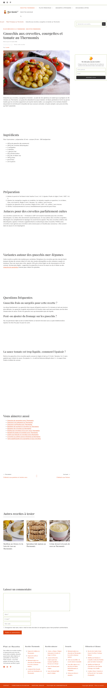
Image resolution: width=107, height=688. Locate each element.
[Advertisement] (36, 120)
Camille (7, 47)
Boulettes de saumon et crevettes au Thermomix (23, 426)
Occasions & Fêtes (82, 7)
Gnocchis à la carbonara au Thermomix (20, 422)
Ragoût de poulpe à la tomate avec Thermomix (22, 432)
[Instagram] (7, 2)
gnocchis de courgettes (10, 267)
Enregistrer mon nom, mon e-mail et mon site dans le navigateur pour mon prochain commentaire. (36, 627)
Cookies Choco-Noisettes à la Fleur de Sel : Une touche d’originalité (95, 673)
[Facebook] (4, 2)
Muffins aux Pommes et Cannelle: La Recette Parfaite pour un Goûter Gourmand (95, 659)
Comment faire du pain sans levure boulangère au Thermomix (35, 671)
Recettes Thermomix (27, 7)
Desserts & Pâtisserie (63, 7)
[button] (21, 16)
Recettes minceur (26, 12)
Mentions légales (38, 685)
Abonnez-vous (91, 77)
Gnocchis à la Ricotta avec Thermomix (19, 424)
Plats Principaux (45, 7)
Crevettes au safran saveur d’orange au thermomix (23, 436)
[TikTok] (10, 2)
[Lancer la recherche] (104, 24)
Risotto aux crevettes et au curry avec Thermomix (23, 430)
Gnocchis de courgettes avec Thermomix (20, 420)
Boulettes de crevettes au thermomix (19, 428)
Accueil (2, 22)
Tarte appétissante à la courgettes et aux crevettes (24, 438)
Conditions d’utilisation (20, 685)
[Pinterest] (10, 667)
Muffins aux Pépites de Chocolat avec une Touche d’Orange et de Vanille (95, 666)
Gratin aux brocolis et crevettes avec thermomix (23, 434)
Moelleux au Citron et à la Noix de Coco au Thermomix (13, 546)
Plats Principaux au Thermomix (14, 22)
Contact (6, 685)
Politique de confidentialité (57, 685)
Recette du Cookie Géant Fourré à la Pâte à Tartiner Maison (95, 653)
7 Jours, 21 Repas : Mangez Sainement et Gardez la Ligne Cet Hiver (55, 653)
